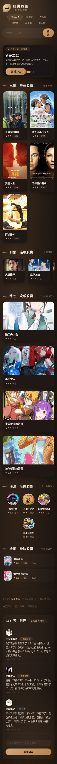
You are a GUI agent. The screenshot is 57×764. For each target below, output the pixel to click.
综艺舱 (15, 23)
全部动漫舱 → (48, 486)
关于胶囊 (7, 606)
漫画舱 (41, 23)
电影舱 (29, 16)
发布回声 (28, 752)
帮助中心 (32, 606)
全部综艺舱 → (48, 295)
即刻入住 (16, 71)
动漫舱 (28, 23)
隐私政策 (19, 606)
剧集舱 (43, 16)
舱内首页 (14, 16)
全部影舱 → (48, 85)
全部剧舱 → (48, 252)
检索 (48, 33)
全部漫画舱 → (48, 548)
